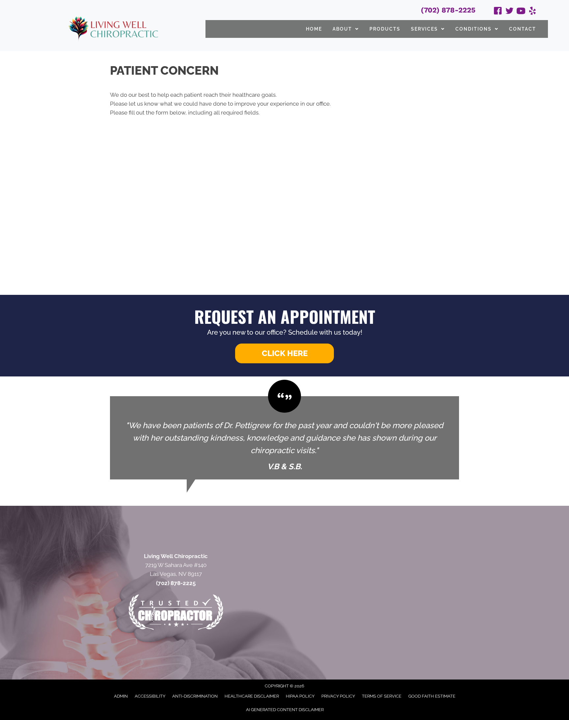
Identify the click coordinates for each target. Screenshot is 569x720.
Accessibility (150, 696)
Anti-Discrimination (195, 696)
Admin (121, 696)
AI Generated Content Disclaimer (285, 709)
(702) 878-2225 (448, 10)
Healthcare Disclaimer (252, 696)
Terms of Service (381, 696)
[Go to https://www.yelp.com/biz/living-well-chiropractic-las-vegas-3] (532, 12)
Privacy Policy (338, 696)
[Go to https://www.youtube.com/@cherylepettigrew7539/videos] (521, 12)
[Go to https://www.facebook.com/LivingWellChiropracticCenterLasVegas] (498, 12)
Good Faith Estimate (431, 696)
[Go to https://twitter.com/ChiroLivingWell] (509, 12)
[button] (284, 353)
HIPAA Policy (300, 696)
